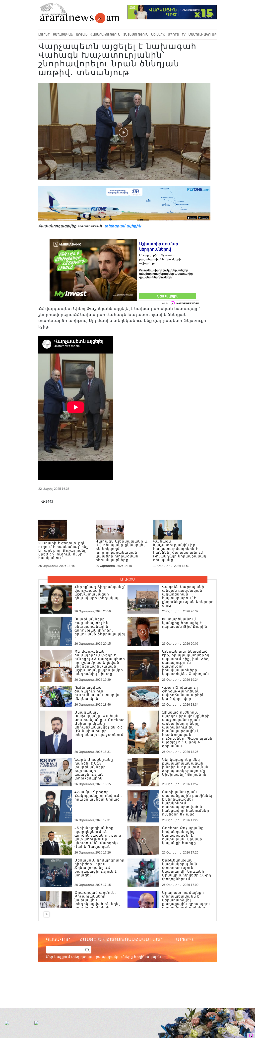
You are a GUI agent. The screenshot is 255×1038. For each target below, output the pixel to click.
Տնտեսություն (135, 34)
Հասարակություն (105, 34)
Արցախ (81, 34)
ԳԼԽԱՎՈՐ (58, 939)
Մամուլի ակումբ (203, 34)
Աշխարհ (158, 34)
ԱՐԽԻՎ (185, 939)
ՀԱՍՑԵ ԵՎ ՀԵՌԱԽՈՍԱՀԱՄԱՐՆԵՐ (120, 939)
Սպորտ (173, 34)
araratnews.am (144, 984)
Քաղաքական (63, 34)
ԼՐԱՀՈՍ (127, 579)
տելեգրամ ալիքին (122, 226)
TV (184, 34)
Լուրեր (44, 34)
